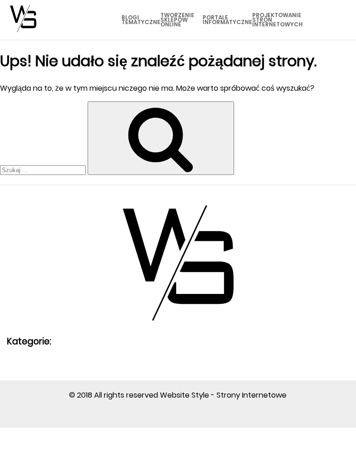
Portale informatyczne (227, 19)
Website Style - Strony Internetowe (223, 395)
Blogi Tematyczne (140, 19)
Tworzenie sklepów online (177, 19)
